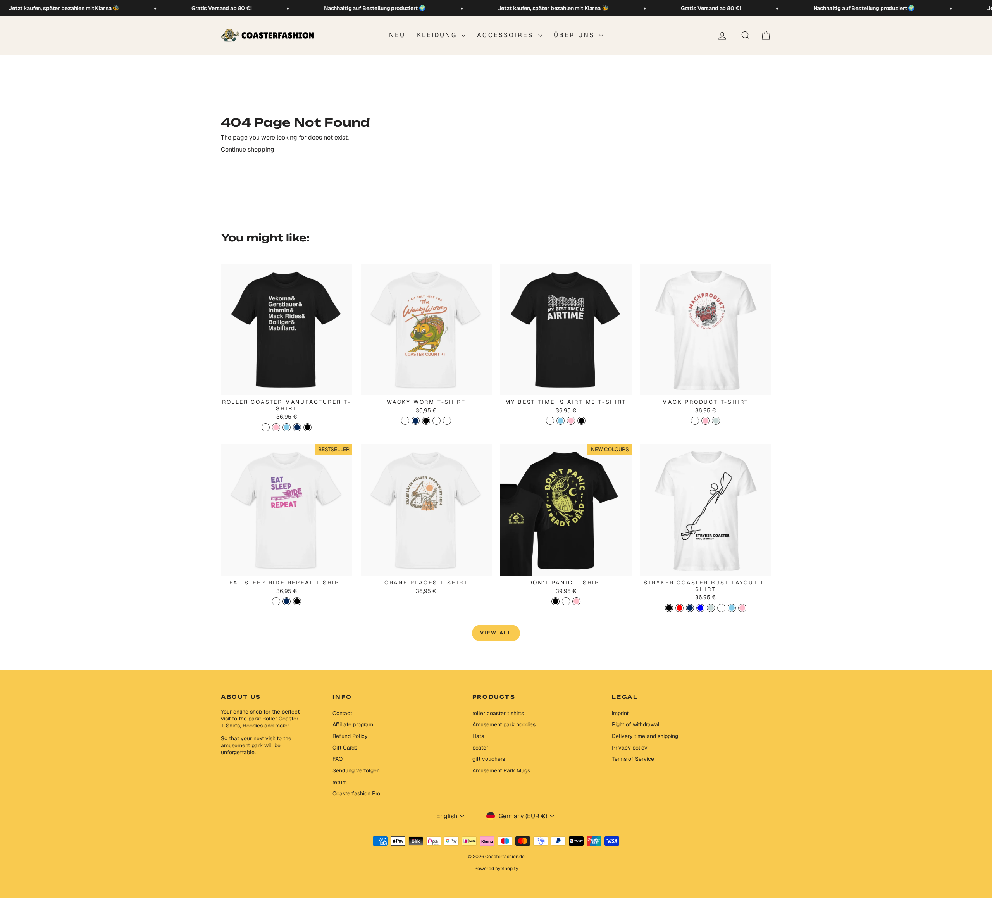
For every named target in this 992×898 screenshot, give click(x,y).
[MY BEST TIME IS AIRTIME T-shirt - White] (550, 420)
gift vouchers (488, 758)
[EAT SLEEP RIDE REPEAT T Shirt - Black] (297, 601)
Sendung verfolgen (356, 770)
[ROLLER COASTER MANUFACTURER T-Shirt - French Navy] (297, 427)
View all (496, 632)
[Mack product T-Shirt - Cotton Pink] (705, 420)
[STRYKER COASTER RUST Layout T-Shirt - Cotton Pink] (742, 608)
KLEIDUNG (438, 35)
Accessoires (506, 35)
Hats (478, 736)
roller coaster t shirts (498, 713)
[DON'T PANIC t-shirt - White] (566, 601)
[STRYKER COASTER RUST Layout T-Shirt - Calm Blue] (700, 608)
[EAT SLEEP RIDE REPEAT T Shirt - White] (276, 601)
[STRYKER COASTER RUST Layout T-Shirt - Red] (679, 608)
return (339, 782)
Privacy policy (630, 747)
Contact (342, 713)
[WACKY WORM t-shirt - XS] (436, 420)
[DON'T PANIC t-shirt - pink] (576, 601)
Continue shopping (247, 149)
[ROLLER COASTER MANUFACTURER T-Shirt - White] (265, 427)
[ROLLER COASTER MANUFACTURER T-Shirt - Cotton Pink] (276, 427)
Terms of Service (633, 758)
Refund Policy (350, 736)
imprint (620, 713)
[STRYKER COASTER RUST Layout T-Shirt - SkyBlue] (731, 608)
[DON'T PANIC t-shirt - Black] (555, 601)
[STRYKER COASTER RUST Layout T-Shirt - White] (721, 608)
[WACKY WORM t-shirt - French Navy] (415, 420)
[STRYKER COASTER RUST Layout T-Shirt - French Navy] (690, 608)
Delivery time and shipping (645, 736)
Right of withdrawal (636, 724)
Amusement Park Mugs (501, 770)
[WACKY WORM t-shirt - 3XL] (447, 420)
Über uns (576, 35)
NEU (397, 35)
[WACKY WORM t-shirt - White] (405, 420)
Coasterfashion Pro (356, 793)
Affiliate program (352, 724)
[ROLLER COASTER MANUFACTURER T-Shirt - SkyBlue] (286, 427)
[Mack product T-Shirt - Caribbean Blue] (716, 420)
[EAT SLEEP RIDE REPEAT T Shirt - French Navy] (286, 601)
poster (480, 747)
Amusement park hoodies (504, 724)
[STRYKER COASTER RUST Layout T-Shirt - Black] (669, 608)
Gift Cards (344, 747)
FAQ (337, 758)
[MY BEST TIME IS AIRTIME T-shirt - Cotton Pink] (571, 420)
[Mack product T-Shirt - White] (695, 420)
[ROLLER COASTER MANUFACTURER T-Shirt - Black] (307, 427)
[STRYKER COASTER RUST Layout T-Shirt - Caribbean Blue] (711, 608)
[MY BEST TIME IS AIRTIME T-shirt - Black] (581, 420)
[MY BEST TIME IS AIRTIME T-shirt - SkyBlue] (560, 420)
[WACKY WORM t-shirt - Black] (426, 420)
